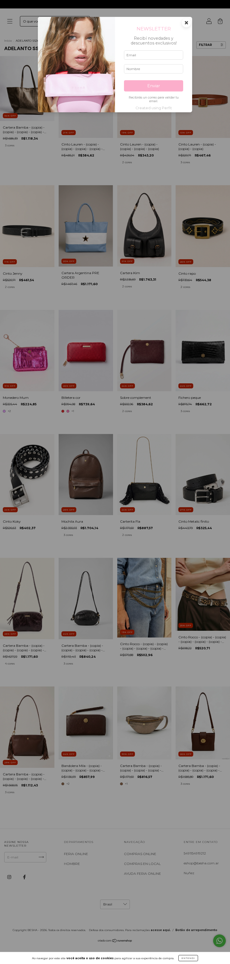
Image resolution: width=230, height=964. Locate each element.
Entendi (188, 958)
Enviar (153, 85)
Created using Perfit (153, 108)
